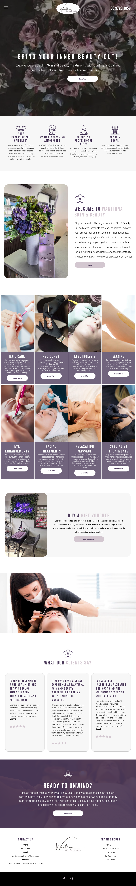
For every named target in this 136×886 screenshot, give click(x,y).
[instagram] (71, 879)
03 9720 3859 (121, 8)
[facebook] (64, 879)
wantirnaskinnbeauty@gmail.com (25, 856)
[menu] (5, 7)
